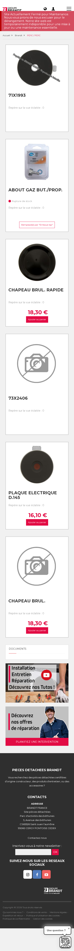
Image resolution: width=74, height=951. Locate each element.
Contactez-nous (37, 837)
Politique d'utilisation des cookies (43, 915)
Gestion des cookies (42, 918)
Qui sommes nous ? (13, 912)
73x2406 (18, 398)
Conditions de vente (36, 912)
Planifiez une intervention (37, 741)
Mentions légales (58, 912)
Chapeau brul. (26, 601)
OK (55, 852)
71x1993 (17, 95)
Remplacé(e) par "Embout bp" (37, 225)
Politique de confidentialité (16, 918)
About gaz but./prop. (35, 190)
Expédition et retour (13, 915)
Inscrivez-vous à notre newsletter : (37, 846)
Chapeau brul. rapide (36, 290)
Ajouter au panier (37, 319)
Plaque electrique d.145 (32, 495)
